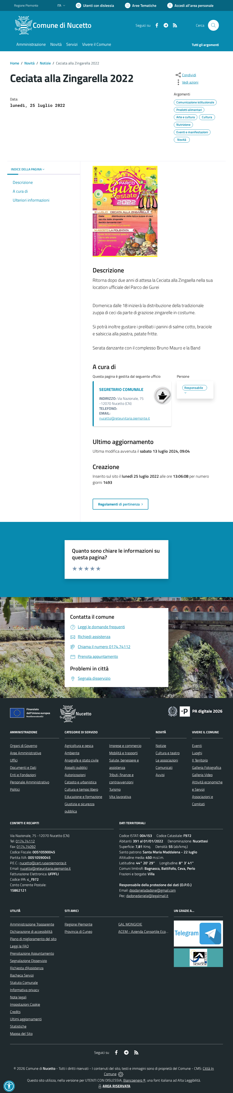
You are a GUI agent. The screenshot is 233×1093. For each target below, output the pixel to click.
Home (14, 63)
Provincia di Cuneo (78, 931)
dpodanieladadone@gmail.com (152, 890)
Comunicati (164, 767)
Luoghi (197, 753)
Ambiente (72, 753)
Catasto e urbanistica (80, 782)
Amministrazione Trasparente (32, 924)
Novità (29, 63)
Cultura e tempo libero (81, 789)
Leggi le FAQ (19, 946)
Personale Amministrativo (29, 782)
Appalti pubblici (76, 767)
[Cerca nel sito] (213, 25)
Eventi (197, 745)
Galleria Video (202, 774)
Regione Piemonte (26, 5)
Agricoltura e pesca (79, 745)
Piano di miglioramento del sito (33, 939)
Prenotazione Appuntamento (32, 953)
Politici (15, 789)
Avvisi (160, 774)
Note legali (18, 997)
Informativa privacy (24, 990)
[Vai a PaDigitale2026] (195, 711)
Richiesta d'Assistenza (26, 968)
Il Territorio (200, 760)
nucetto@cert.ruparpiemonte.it (43, 863)
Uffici (14, 760)
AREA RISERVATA (116, 1086)
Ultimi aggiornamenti (26, 1019)
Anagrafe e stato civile (82, 760)
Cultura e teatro (168, 753)
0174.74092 (26, 846)
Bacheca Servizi (22, 975)
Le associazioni (167, 760)
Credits (15, 1011)
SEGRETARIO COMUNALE (121, 389)
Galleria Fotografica (206, 767)
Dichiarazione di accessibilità (31, 931)
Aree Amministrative (25, 753)
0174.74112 (25, 841)
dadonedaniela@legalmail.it (147, 895)
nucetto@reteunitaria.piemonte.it (124, 418)
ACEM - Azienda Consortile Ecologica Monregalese (156, 931)
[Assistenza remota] (121, 1074)
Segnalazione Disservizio (28, 960)
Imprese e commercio (125, 745)
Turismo (115, 789)
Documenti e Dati (23, 767)
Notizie (45, 63)
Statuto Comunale (24, 982)
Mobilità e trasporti (123, 753)
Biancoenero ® (134, 1080)
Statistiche (18, 1026)
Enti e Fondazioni (23, 774)
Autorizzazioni (75, 774)
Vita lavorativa (120, 796)
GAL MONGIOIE (130, 924)
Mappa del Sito (21, 1033)
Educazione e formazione (83, 796)
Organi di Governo (23, 745)
